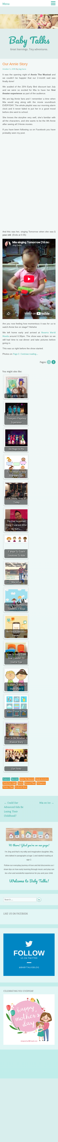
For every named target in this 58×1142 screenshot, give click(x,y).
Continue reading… (29, 354)
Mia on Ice (46, 802)
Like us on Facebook (15, 913)
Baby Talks (29, 40)
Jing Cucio (22, 69)
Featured (6, 779)
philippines (41, 783)
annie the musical (27, 779)
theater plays (8, 787)
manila (20, 783)
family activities (42, 779)
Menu (5, 4)
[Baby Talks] (29, 32)
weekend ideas (21, 787)
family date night (9, 783)
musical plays (30, 783)
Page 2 (16, 354)
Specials (15, 779)
